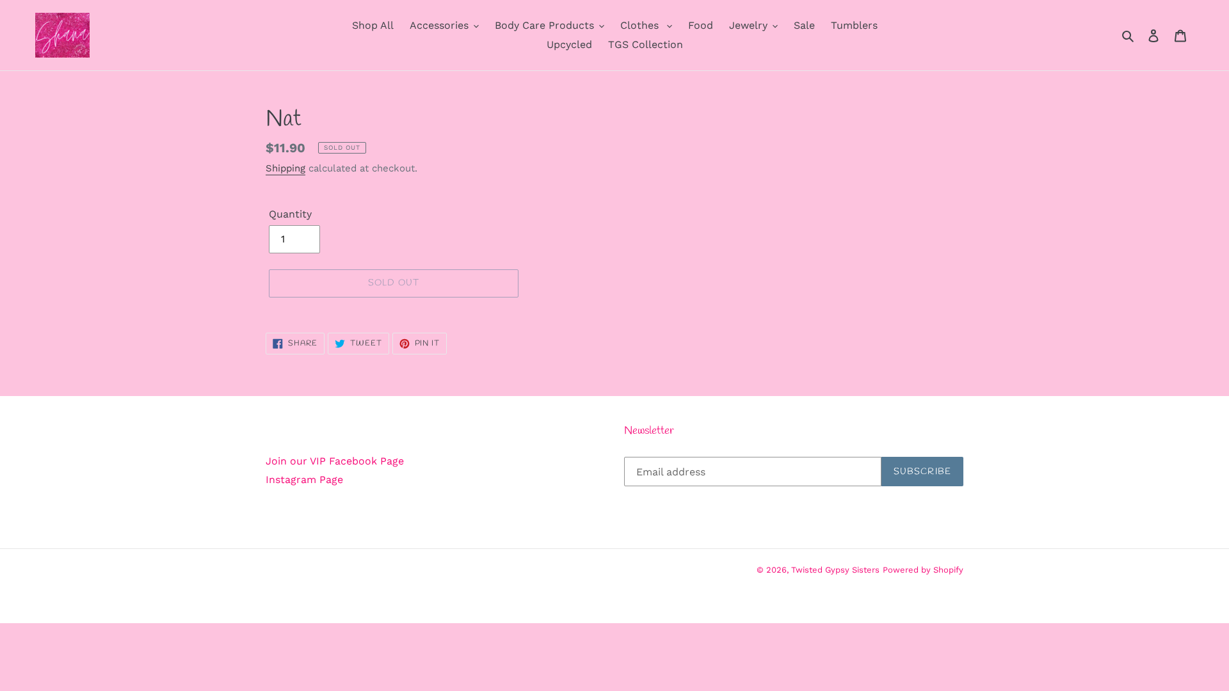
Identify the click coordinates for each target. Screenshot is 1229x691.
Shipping (285, 168)
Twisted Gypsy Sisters (835, 570)
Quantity (290, 214)
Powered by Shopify (923, 570)
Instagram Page (304, 479)
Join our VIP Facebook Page (335, 461)
